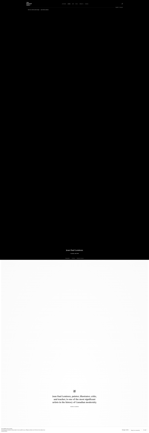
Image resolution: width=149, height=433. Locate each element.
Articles (73, 258)
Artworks (64, 3)
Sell (73, 3)
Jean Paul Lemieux (74, 250)
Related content (80, 258)
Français (121, 7)
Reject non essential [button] (135, 430)
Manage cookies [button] (125, 429)
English (117, 7)
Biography (67, 258)
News (76, 3)
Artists (69, 3)
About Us (81, 3)
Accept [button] (144, 429)
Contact (86, 3)
